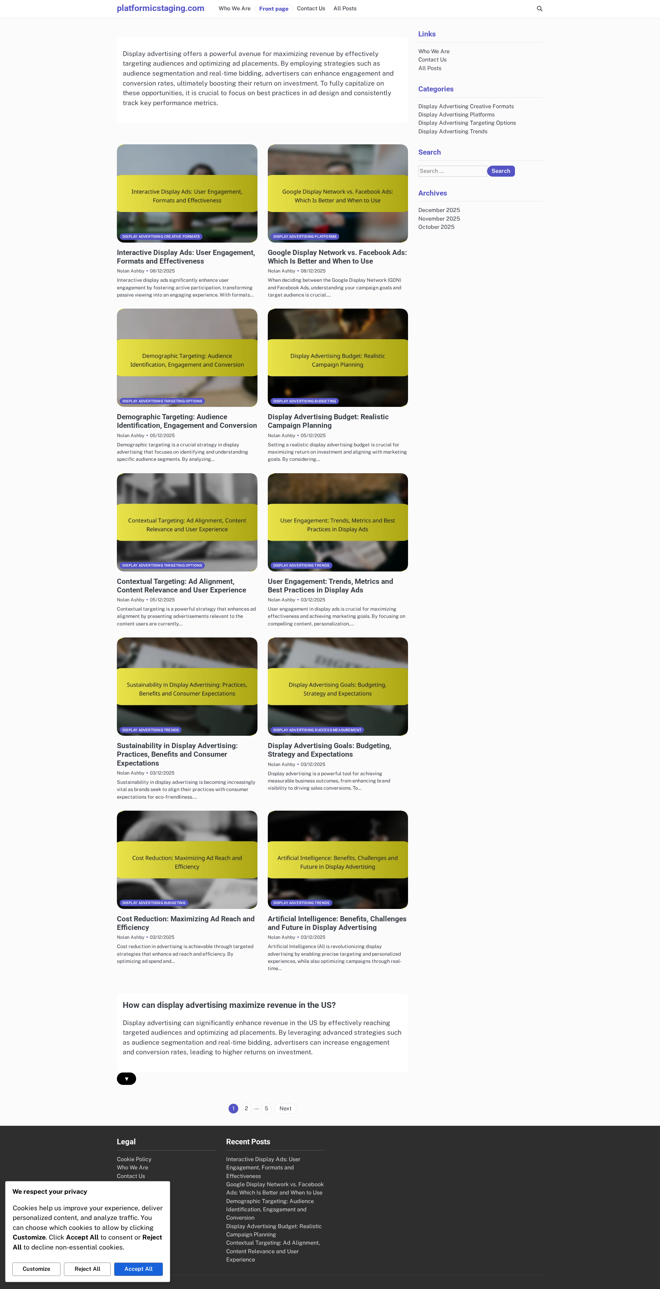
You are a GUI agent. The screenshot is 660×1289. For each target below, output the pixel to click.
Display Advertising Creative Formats (161, 236)
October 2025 (436, 226)
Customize (36, 1269)
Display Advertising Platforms (305, 236)
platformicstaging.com (161, 8)
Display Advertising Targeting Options (162, 401)
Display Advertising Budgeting (305, 401)
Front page (273, 8)
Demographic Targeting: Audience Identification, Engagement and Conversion (187, 421)
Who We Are (235, 8)
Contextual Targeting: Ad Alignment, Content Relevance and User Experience (181, 585)
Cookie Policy (134, 1159)
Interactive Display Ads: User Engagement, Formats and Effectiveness (186, 256)
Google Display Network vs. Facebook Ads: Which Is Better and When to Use (337, 256)
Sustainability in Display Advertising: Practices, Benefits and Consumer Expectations (177, 754)
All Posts (344, 8)
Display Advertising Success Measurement (317, 730)
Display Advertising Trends (301, 565)
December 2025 (439, 210)
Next (285, 1108)
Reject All (87, 1269)
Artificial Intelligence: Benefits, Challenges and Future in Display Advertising (337, 923)
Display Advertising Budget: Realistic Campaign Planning (328, 421)
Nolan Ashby (130, 271)
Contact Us (311, 8)
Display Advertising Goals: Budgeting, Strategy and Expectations (329, 749)
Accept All (138, 1269)
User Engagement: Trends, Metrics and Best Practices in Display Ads (330, 585)
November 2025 (439, 218)
